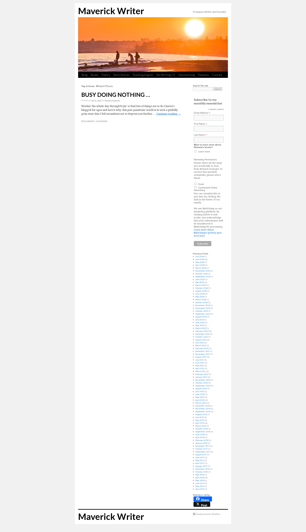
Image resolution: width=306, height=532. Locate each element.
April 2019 (200, 423)
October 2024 (201, 288)
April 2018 (200, 437)
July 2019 (199, 417)
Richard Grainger (112, 100)
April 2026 (200, 265)
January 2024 (201, 302)
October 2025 (201, 273)
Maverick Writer (111, 11)
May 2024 (199, 296)
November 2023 (202, 308)
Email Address (202, 112)
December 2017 (202, 446)
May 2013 (199, 486)
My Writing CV (165, 75)
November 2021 (202, 354)
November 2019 (202, 408)
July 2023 (199, 319)
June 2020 (200, 394)
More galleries (87, 121)
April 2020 (200, 400)
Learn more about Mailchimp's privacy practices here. (208, 232)
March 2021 (200, 371)
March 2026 (200, 268)
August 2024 (201, 291)
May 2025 (199, 282)
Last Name (200, 134)
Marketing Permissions (205, 159)
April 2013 (199, 489)
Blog (84, 75)
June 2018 (200, 434)
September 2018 (202, 431)
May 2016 (199, 474)
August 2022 (201, 340)
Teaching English (143, 75)
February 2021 (201, 374)
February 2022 (202, 348)
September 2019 (202, 411)
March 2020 (200, 403)
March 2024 (200, 299)
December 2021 (202, 351)
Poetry (106, 75)
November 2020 (202, 380)
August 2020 (201, 388)
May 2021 (199, 365)
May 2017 (199, 460)
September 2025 (202, 276)
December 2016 (202, 469)
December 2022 (202, 334)
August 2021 (201, 357)
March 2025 (200, 285)
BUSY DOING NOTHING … (115, 94)
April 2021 (199, 368)
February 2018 (202, 440)
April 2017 (199, 463)
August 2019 (201, 414)
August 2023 (201, 317)
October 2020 (201, 383)
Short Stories (121, 75)
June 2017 (199, 457)
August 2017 (201, 454)
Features (203, 75)
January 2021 (201, 377)
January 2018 (201, 443)
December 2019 (202, 406)
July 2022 (199, 342)
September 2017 (202, 451)
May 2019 (199, 420)
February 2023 (202, 331)
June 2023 (200, 322)
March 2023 (200, 328)
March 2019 (200, 426)
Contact (217, 75)
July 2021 (199, 360)
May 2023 (199, 325)
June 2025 (200, 279)
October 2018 (201, 429)
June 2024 (200, 294)
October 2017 (201, 449)
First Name (200, 123)
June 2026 (200, 259)
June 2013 (199, 483)
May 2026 (199, 262)
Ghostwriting (186, 75)
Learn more (204, 151)
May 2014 (199, 480)
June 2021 (199, 362)
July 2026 (199, 256)
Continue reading (168, 113)
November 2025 (202, 271)
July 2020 (199, 391)
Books (94, 75)
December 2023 (202, 305)
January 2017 (201, 466)
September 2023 (202, 314)
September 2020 (203, 385)
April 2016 (200, 477)
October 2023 (201, 311)
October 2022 (201, 337)
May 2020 (199, 397)
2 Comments (101, 121)
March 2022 (200, 345)
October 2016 (201, 472)
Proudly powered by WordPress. (208, 514)
